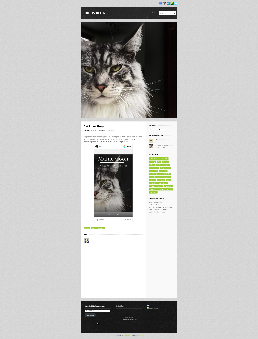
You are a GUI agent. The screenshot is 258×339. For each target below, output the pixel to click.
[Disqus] (113, 268)
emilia (151, 205)
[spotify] (172, 3)
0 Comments (110, 130)
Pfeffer (168, 174)
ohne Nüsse (154, 159)
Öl (159, 162)
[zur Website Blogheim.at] (153, 308)
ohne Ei (153, 180)
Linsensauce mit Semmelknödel (162, 207)
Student (159, 165)
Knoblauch (167, 177)
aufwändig (163, 171)
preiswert (153, 192)
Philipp (151, 210)
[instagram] (164, 3)
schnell (160, 174)
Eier (168, 180)
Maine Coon (100, 228)
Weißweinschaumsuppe (163, 140)
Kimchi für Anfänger (161, 210)
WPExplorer (140, 335)
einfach (160, 186)
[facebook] (160, 3)
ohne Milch (164, 159)
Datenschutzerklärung (129, 319)
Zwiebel (153, 174)
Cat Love (86, 228)
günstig (153, 162)
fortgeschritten (165, 168)
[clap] (97, 219)
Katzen (93, 228)
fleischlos (169, 189)
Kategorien (145, 13)
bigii (100, 146)
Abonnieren (90, 315)
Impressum (129, 317)
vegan (161, 189)
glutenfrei (153, 189)
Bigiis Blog (95, 13)
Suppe (166, 165)
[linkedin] (168, 3)
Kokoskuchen (158, 202)
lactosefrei (154, 171)
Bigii (104, 130)
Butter (152, 186)
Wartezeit (161, 180)
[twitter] (175, 3)
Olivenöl (153, 183)
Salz (152, 177)
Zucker (158, 177)
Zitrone (165, 162)
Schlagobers (154, 168)
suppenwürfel (162, 183)
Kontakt (154, 13)
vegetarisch (168, 186)
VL (150, 207)
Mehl (152, 165)
